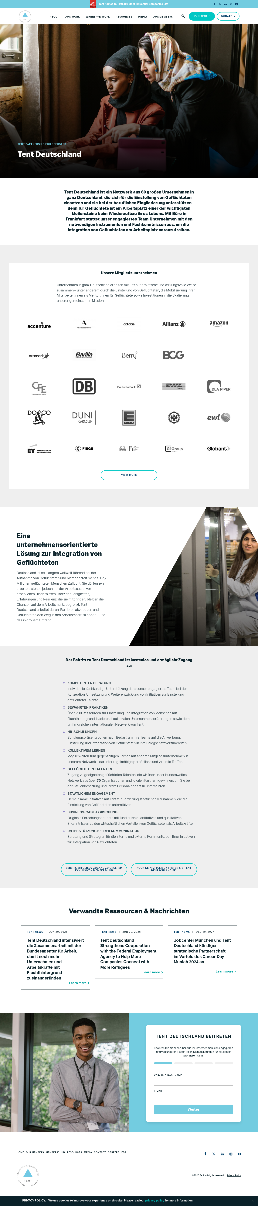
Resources (124, 17)
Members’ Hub (55, 1152)
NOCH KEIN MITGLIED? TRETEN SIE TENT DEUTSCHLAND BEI (164, 869)
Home (20, 1152)
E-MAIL (158, 1091)
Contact (100, 1152)
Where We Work (98, 17)
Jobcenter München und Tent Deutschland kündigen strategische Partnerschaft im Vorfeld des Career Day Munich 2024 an (202, 951)
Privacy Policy (234, 1175)
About (54, 17)
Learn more (78, 983)
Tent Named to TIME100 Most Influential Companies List (133, 4)
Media (142, 17)
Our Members (163, 17)
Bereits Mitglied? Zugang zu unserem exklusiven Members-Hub (94, 869)
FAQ (123, 1152)
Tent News (35, 932)
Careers (114, 1152)
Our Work (72, 17)
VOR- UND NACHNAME (168, 1075)
